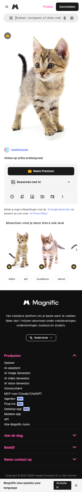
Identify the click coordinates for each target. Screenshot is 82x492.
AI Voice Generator (16, 383)
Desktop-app (16, 409)
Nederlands (41, 337)
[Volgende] (76, 250)
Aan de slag (13, 435)
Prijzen (48, 7)
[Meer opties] (62, 196)
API (6, 419)
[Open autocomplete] (9, 18)
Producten (12, 355)
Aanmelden (67, 7)
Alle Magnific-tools (17, 424)
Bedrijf (9, 447)
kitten (12, 279)
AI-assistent (12, 368)
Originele (27, 36)
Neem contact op (18, 459)
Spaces (9, 363)
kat (26, 279)
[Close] (76, 485)
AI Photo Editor (39, 213)
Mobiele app (12, 414)
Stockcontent (13, 388)
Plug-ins (13, 404)
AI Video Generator (17, 378)
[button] (41, 337)
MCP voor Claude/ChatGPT (23, 394)
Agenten (13, 399)
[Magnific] (41, 303)
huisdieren (43, 279)
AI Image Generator (59, 209)
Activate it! (61, 485)
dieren (61, 279)
